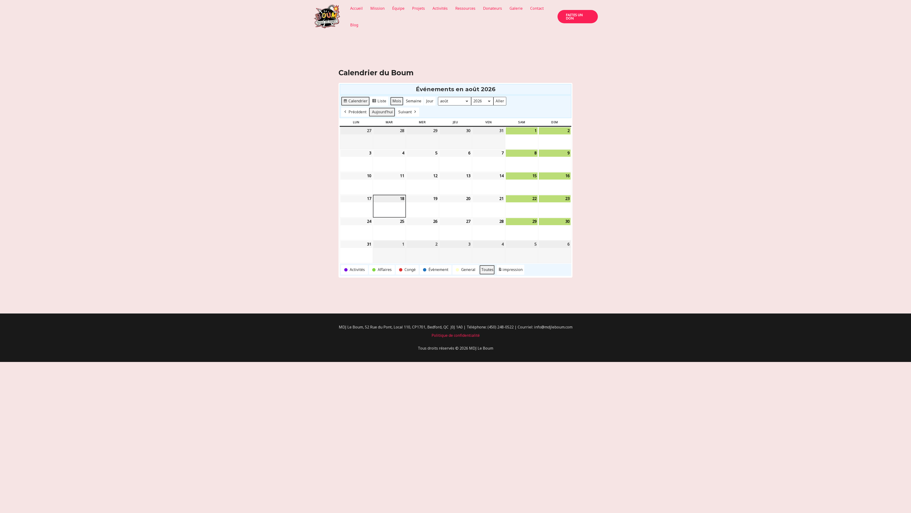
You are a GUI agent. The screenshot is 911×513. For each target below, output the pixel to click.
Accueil (356, 8)
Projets (418, 8)
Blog (354, 25)
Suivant (405, 111)
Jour (429, 101)
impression (510, 271)
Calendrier (355, 102)
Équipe (398, 8)
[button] (578, 16)
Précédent (358, 111)
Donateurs (492, 8)
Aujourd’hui (382, 111)
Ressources (465, 8)
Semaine (413, 101)
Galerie (516, 8)
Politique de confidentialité (456, 335)
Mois (396, 101)
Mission (377, 8)
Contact (537, 8)
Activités (440, 8)
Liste (379, 102)
